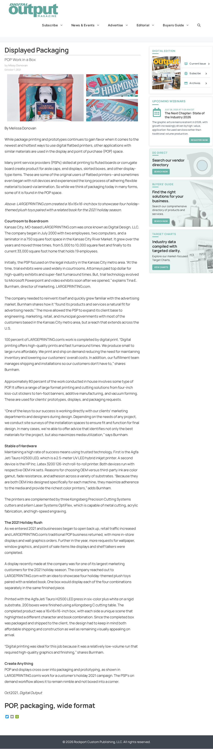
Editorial (143, 25)
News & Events (82, 25)
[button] (199, 25)
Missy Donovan (18, 65)
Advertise (115, 25)
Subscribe (50, 25)
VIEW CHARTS (161, 267)
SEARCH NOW (161, 171)
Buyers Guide (173, 25)
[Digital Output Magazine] (33, 10)
